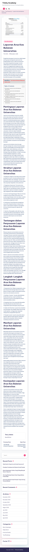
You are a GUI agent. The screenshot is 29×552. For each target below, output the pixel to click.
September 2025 (7, 505)
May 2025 (5, 515)
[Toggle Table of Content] (22, 86)
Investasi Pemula (7, 532)
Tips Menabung (8, 41)
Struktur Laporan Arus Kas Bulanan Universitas (12, 91)
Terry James (9, 434)
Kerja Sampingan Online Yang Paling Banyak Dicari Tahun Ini (14, 471)
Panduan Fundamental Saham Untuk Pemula (14, 467)
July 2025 (5, 510)
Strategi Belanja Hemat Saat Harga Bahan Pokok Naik (13, 475)
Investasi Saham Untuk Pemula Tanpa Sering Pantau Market (14, 480)
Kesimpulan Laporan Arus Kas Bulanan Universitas (13, 102)
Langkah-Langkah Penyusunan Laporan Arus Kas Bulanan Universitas (14, 97)
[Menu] (9, 8)
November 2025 (6, 499)
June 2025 (5, 512)
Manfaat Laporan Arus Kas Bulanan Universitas (12, 99)
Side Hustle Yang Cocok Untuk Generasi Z (13, 464)
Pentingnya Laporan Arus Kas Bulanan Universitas (13, 89)
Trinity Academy (9, 3)
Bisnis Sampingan (7, 527)
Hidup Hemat (6, 529)
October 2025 (6, 502)
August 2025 (6, 507)
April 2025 (5, 518)
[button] (8, 437)
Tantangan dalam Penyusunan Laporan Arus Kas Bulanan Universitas (14, 94)
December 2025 (6, 497)
